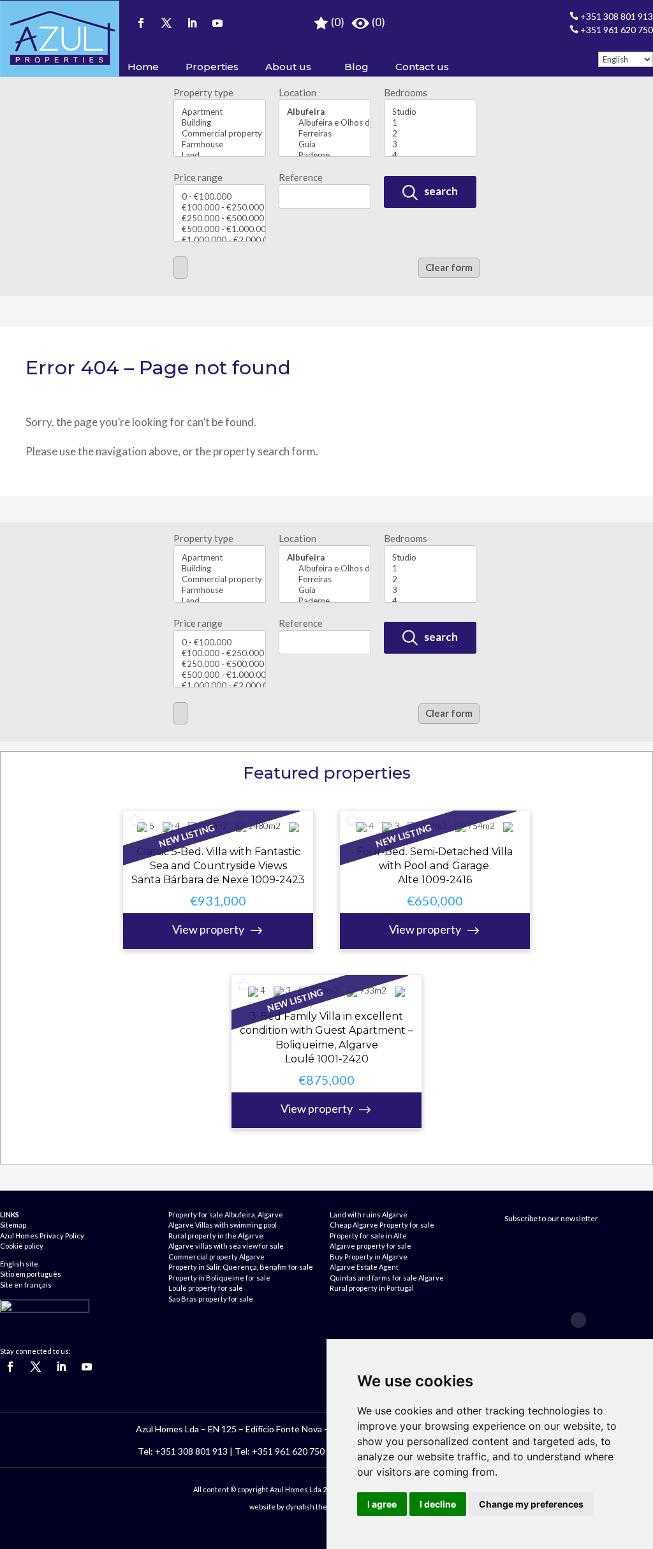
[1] (430, 122)
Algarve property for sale (370, 1246)
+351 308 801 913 (611, 16)
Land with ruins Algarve (368, 1214)
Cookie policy (21, 1246)
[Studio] (430, 111)
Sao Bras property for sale (210, 1299)
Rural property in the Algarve (215, 1235)
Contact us (422, 67)
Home (143, 67)
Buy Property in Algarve (368, 1256)
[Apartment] (219, 111)
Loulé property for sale (205, 1288)
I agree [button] (382, 1504)
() (336, 22)
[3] (430, 144)
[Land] (219, 155)
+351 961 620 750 (611, 29)
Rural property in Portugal (372, 1288)
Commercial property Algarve (216, 1256)
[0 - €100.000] (219, 196)
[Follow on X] (166, 23)
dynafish (300, 1506)
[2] (430, 133)
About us (288, 67)
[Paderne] (325, 155)
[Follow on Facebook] (141, 23)
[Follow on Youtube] (217, 23)
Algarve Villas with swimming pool (222, 1225)
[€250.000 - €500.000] (219, 218)
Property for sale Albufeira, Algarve (225, 1214)
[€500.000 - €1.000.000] (219, 229)
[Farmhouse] (219, 144)
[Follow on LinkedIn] (192, 23)
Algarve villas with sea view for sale (226, 1246)
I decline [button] (438, 1504)
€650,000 (426, 915)
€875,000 (318, 1094)
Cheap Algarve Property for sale (382, 1225)
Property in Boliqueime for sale (219, 1278)
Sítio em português (30, 1274)
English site (19, 1263)
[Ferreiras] (325, 133)
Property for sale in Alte (368, 1235)
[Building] (219, 122)
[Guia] (325, 144)
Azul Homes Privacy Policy (42, 1235)
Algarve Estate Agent (364, 1267)
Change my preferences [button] (531, 1504)
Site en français (26, 1285)
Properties (212, 67)
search (440, 191)
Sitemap (13, 1225)
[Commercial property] (219, 133)
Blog (356, 67)
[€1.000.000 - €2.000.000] (219, 240)
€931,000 (209, 915)
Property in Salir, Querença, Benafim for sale (240, 1267)
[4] (430, 155)
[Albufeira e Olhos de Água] (325, 122)
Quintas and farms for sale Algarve (387, 1278)
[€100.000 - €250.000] (219, 207)
